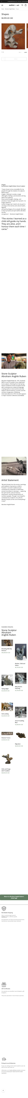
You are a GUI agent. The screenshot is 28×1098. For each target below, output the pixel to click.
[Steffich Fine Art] (14, 5)
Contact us (4, 916)
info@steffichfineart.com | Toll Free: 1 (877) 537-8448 (18, 1)
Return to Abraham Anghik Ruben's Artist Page (14, 897)
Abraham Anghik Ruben (10, 9)
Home (2, 9)
